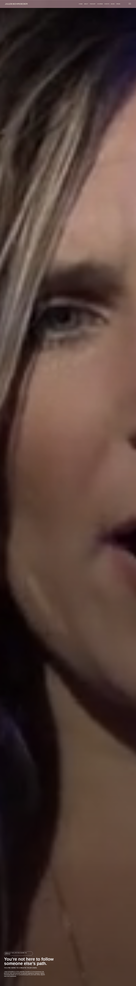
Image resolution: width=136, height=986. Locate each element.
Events (106, 4)
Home (81, 4)
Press (118, 4)
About (86, 4)
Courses (100, 4)
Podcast (93, 4)
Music (113, 4)
